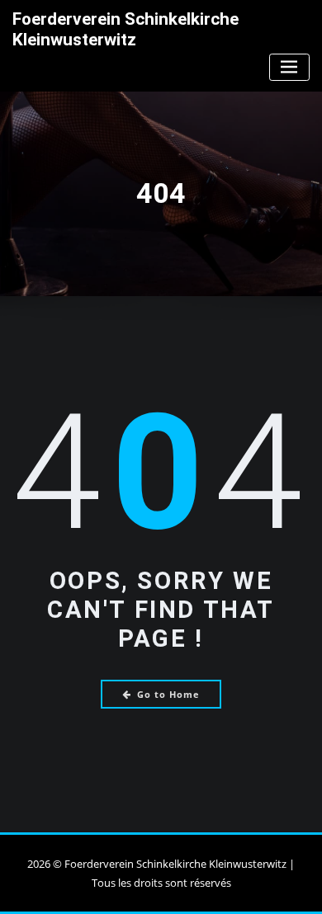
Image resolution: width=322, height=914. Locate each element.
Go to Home (168, 694)
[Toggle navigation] (289, 67)
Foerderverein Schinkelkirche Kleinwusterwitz (125, 29)
